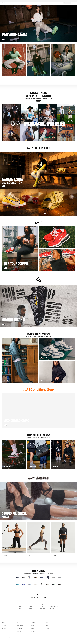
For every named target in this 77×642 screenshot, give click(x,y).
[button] (38, 410)
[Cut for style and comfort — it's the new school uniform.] (63, 454)
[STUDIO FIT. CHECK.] (38, 501)
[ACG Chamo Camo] (38, 410)
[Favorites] (72, 3)
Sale (50, 2)
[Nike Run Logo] (38, 148)
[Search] (64, 3)
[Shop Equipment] (57, 202)
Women (30, 2)
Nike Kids (55, 466)
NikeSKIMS (40, 2)
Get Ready (38, 100)
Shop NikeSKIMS (6, 516)
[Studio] (14, 539)
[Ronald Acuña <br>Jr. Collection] (38, 170)
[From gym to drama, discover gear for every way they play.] (14, 454)
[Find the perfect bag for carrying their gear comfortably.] (38, 454)
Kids (33, 2)
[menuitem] (31, 2)
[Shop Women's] (14, 61)
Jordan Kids (7, 466)
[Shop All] (63, 61)
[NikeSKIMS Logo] (38, 479)
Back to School (45, 2)
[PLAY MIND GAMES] (38, 23)
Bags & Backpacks (32, 466)
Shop (4, 39)
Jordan (36, 2)
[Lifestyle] (63, 539)
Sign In (45, 597)
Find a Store (33, 597)
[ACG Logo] (38, 389)
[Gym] (38, 539)
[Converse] (4, 0)
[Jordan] (2, 0)
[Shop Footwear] (57, 349)
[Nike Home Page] (3, 3)
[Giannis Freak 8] (38, 306)
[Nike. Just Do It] (38, 122)
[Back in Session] (38, 335)
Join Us (41, 597)
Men (27, 2)
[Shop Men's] (38, 61)
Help (37, 597)
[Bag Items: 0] (74, 3)
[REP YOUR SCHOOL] (20, 248)
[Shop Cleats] (19, 202)
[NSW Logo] (38, 279)
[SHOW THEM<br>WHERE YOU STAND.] (38, 96)
